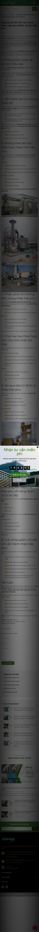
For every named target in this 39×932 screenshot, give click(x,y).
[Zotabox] (38, 485)
